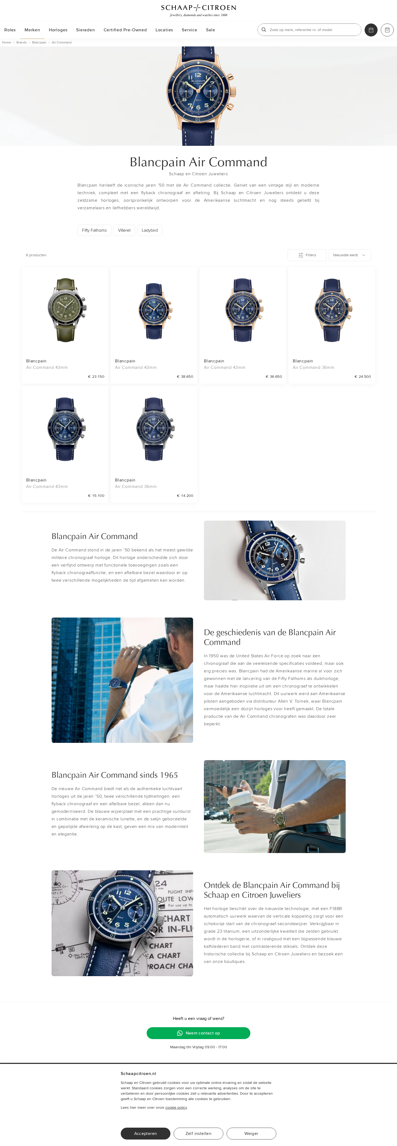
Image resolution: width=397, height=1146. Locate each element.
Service (189, 30)
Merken (32, 30)
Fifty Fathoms (94, 230)
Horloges (58, 30)
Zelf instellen (199, 1133)
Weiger (251, 1133)
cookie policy (176, 1107)
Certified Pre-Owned (125, 30)
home (6, 43)
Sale (210, 30)
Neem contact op (203, 1033)
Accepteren (145, 1133)
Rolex (10, 30)
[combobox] (350, 255)
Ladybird (150, 230)
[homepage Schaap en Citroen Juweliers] (198, 10)
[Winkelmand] (387, 29)
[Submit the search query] (264, 30)
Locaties (164, 30)
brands (21, 43)
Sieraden (85, 30)
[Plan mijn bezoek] (371, 29)
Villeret (124, 230)
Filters (311, 255)
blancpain (39, 43)
